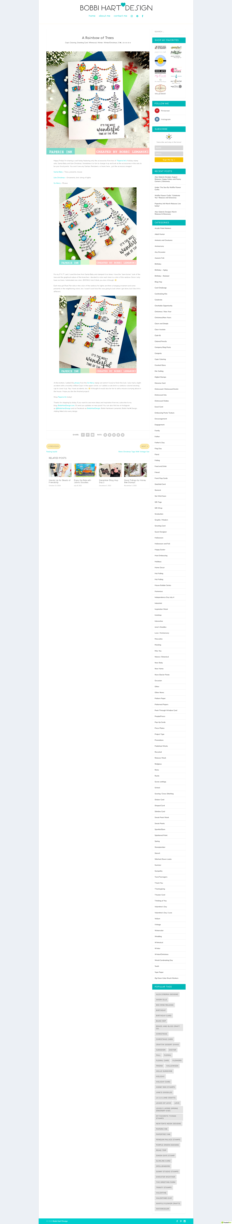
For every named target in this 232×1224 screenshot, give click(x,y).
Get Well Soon (160, 496)
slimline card (163, 1161)
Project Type (159, 734)
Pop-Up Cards (160, 722)
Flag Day (158, 448)
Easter (172, 1050)
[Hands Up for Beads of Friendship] (60, 470)
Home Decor (160, 567)
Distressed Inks (161, 395)
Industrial (158, 603)
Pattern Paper (160, 698)
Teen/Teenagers (161, 877)
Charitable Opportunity (163, 306)
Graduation (159, 514)
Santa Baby (58, 172)
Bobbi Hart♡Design (60, 1221)
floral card (162, 1060)
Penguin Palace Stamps (168, 1139)
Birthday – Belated (162, 276)
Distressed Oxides (162, 401)
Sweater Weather (165, 1177)
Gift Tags (158, 502)
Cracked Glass (160, 365)
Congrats (158, 353)
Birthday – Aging (161, 270)
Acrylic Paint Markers (163, 228)
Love (177, 1103)
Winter (100, 42)
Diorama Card (160, 383)
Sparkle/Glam (160, 829)
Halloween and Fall (162, 544)
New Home (159, 669)
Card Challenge (161, 288)
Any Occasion (160, 252)
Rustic (157, 776)
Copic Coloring (70, 42)
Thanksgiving (160, 889)
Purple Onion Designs (167, 1145)
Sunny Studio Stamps (167, 1171)
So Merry (57, 183)
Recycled (158, 752)
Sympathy (158, 871)
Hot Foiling (159, 573)
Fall (158, 1055)
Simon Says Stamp (165, 1155)
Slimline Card (160, 811)
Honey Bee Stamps (165, 1087)
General (158, 490)
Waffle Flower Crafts (168, 1203)
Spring (157, 841)
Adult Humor (160, 234)
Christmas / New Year (163, 311)
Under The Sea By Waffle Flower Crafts (168, 188)
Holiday (160, 1076)
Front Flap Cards (161, 478)
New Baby (159, 663)
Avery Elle (161, 1000)
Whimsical (93, 42)
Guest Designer (161, 532)
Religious (158, 764)
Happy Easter (160, 550)
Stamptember (160, 847)
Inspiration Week (161, 609)
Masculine (159, 639)
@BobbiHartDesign (63, 408)
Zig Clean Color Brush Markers (166, 978)
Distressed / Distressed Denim (166, 389)
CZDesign (160, 1050)
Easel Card (159, 407)
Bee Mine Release (165, 1005)
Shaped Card (160, 805)
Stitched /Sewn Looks (163, 859)
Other (157, 686)
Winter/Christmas (110, 42)
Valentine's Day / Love (163, 913)
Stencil (157, 853)
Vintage (158, 924)
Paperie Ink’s (122, 161)
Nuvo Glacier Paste (162, 675)
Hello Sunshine (164, 1071)
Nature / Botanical (162, 657)
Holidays (158, 561)
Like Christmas (59, 177)
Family (157, 430)
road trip (161, 1150)
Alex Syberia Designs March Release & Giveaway (166, 213)
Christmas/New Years (163, 317)
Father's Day (160, 442)
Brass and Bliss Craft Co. (168, 1027)
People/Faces (160, 716)
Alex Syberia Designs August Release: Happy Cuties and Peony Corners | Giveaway (168, 179)
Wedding (158, 936)
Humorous (159, 591)
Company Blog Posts (163, 347)
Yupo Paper (159, 972)
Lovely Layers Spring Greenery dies (167, 1109)
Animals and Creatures (163, 240)
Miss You (158, 651)
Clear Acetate (160, 329)
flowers (177, 1060)
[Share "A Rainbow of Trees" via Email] (92, 434)
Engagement (159, 425)
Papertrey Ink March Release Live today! (168, 204)
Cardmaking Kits (161, 294)
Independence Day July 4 (164, 597)
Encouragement (161, 419)
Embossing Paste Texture (164, 413)
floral (167, 1055)
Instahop (158, 615)
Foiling (157, 460)
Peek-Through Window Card (166, 710)
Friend (157, 472)
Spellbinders (163, 1166)
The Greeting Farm (165, 1182)
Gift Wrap (158, 508)
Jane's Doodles (160, 627)
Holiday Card (163, 1082)
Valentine (161, 1193)
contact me (120, 16)
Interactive (159, 621)
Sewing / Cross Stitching (164, 794)
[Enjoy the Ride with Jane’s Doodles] (85, 470)
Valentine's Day (161, 907)
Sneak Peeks (160, 823)
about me (104, 16)
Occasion (158, 680)
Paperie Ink (62, 397)
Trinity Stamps (164, 1187)
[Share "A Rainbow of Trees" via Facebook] (82, 434)
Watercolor (159, 930)
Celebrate (158, 300)
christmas (161, 1034)
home (92, 16)
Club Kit (158, 335)
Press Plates (159, 728)
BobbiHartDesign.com (66, 405)
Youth (157, 966)
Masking (158, 645)
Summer (158, 865)
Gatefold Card (160, 484)
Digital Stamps (160, 377)
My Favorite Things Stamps (166, 1117)
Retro (157, 770)
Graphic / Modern (161, 520)
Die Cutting (159, 371)
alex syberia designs (167, 994)
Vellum (157, 919)
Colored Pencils (161, 341)
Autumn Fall (159, 258)
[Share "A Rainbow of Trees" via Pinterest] (87, 434)
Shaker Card (159, 800)
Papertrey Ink (163, 1134)
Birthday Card (163, 1016)
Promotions (159, 740)
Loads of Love (163, 1103)
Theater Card (160, 895)
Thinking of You (161, 901)
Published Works (161, 746)
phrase (77, 383)
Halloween (159, 538)
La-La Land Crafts (165, 1098)
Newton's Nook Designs (168, 1124)
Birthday (158, 264)
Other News (159, 692)
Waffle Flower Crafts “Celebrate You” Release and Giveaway (167, 196)
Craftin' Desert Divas (167, 1044)
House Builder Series (163, 585)
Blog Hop (158, 282)
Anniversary (159, 246)
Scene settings (160, 782)
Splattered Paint (161, 835)
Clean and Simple (161, 323)
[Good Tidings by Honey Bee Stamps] (135, 470)
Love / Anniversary (162, 633)
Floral (157, 454)
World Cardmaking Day (164, 960)
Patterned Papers (161, 704)
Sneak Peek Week (162, 817)
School (157, 788)
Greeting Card (82, 42)
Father (157, 436)
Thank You (159, 883)
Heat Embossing (161, 555)
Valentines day (164, 1198)
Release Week (160, 758)
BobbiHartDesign (93, 408)
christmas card (164, 1039)
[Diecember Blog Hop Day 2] (110, 470)
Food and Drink (161, 466)
